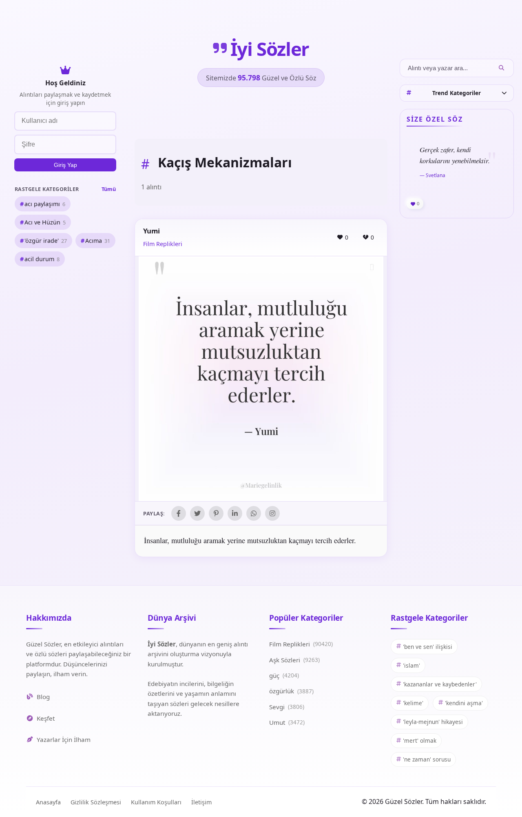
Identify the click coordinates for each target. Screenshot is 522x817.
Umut (287, 722)
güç (284, 675)
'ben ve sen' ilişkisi (427, 646)
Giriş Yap (65, 165)
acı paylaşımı (44, 204)
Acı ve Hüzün (45, 222)
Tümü (109, 189)
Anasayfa (48, 802)
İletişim (201, 802)
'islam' (411, 665)
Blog (43, 697)
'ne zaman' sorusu (427, 759)
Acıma (97, 240)
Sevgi (286, 707)
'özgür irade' (45, 240)
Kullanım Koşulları (156, 802)
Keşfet (46, 718)
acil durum (42, 259)
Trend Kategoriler (456, 93)
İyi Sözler (269, 48)
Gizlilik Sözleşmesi (96, 802)
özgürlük (291, 691)
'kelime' (413, 703)
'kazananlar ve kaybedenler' (440, 684)
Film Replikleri (162, 244)
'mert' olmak (419, 740)
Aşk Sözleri (294, 660)
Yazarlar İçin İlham (64, 739)
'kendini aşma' (464, 703)
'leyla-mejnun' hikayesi (433, 722)
